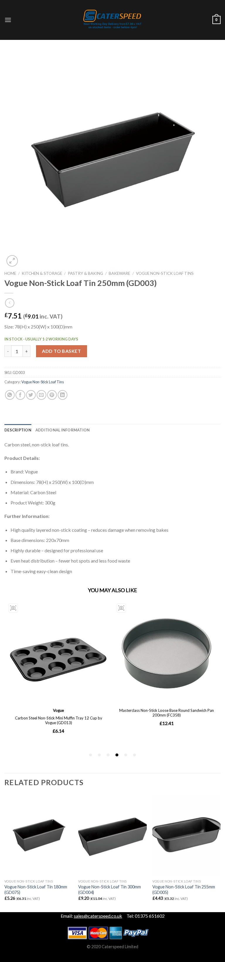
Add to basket (61, 351)
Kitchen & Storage (42, 273)
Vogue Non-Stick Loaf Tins (165, 273)
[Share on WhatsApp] (10, 395)
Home (10, 273)
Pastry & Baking (85, 273)
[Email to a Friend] (41, 395)
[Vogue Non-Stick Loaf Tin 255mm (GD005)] (186, 835)
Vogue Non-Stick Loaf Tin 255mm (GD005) (183, 889)
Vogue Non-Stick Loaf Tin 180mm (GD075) (35, 889)
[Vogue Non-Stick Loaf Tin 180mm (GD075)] (38, 835)
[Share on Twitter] (31, 395)
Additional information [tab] (62, 430)
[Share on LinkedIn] (62, 395)
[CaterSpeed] (112, 20)
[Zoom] (12, 261)
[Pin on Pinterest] (52, 395)
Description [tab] (17, 430)
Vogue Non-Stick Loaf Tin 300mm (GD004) (109, 889)
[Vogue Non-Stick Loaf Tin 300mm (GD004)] (112, 835)
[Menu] (7, 20)
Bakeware (119, 273)
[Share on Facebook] (20, 395)
